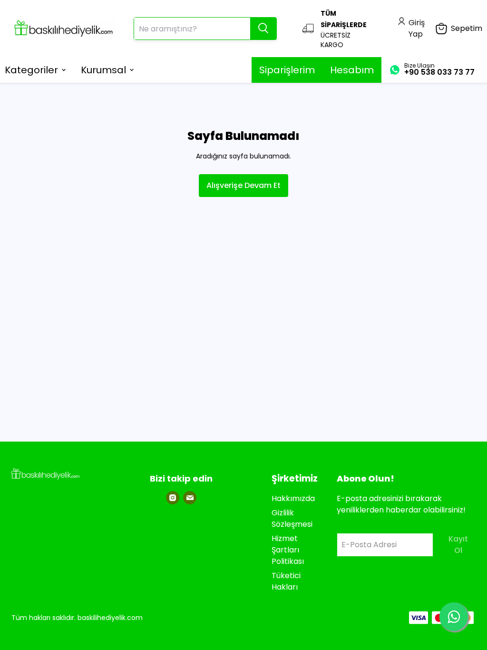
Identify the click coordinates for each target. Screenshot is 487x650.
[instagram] (172, 497)
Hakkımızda (293, 498)
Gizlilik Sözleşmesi (292, 518)
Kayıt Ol (458, 544)
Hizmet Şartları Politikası (288, 550)
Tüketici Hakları (286, 581)
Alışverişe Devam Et (243, 185)
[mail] (189, 497)
